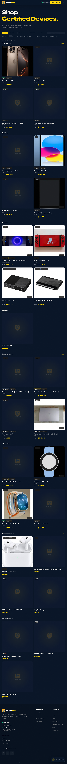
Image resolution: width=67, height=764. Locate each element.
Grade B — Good (41, 36)
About (53, 713)
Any (11, 36)
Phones (13, 33)
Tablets (22, 33)
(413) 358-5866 (6, 740)
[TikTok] (7, 753)
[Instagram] (3, 753)
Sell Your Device (39, 718)
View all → (63, 43)
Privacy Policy (55, 721)
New (16, 36)
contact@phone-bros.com (9, 748)
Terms (53, 727)
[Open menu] (63, 2)
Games (41, 33)
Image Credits (55, 730)
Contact (54, 718)
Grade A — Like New (26, 36)
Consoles (32, 33)
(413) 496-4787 (6, 745)
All (5, 33)
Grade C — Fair (54, 36)
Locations (54, 715)
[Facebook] (12, 753)
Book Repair (54, 2)
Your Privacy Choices (57, 724)
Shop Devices (39, 715)
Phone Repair (39, 713)
